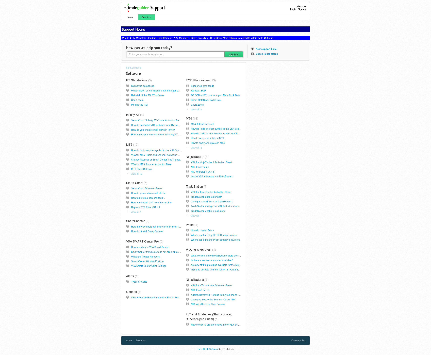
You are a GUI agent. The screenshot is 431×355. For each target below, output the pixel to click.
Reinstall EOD (198, 90)
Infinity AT (134, 114)
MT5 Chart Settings (141, 169)
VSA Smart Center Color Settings (148, 265)
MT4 (191, 118)
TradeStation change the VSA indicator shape (215, 206)
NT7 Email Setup (200, 167)
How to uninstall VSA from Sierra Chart (151, 202)
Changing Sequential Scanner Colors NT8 (213, 299)
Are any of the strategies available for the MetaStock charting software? (229, 264)
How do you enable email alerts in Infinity (153, 129)
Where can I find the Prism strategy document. (215, 239)
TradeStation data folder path (206, 196)
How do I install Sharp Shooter (147, 231)
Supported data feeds (142, 85)
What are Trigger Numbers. (145, 256)
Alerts (132, 276)
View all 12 (136, 173)
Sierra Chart (136, 182)
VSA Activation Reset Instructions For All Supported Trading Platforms (168, 297)
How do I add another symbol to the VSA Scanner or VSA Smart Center (229, 128)
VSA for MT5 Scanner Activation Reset (151, 164)
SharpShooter (137, 221)
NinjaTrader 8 (196, 279)
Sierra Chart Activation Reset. (147, 188)
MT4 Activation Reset (202, 124)
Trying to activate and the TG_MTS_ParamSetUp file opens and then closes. (231, 269)
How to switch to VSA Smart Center (150, 247)
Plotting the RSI (139, 104)
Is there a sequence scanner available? (212, 260)
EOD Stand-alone (200, 80)
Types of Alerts (139, 281)
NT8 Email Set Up (200, 290)
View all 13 (196, 109)
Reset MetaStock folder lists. (206, 100)
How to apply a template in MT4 (208, 142)
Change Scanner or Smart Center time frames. (156, 159)
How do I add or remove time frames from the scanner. (220, 133)
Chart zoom (137, 100)
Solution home (133, 67)
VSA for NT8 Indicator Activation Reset (211, 285)
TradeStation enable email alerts (208, 211)
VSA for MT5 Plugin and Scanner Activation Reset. (158, 154)
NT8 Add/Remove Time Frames (208, 304)
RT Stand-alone (138, 80)
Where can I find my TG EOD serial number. (214, 235)
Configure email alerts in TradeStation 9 (212, 201)
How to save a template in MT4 (207, 138)
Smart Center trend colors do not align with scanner (158, 251)
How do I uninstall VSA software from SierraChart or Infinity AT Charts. (168, 125)
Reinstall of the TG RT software (147, 95)
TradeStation (196, 186)
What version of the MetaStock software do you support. (221, 255)
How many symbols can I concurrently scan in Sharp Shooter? (164, 226)
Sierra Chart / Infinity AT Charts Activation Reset (156, 120)
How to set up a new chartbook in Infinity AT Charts (158, 134)
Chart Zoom (197, 104)
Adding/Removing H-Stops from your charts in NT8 (218, 294)
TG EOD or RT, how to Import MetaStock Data (215, 95)
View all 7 (136, 212)
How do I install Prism (202, 230)
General (133, 291)
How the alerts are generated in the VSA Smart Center (220, 324)
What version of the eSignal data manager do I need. (159, 90)
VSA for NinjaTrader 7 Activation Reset (211, 162)
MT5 (131, 144)
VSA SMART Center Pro (144, 241)
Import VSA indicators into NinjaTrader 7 (212, 176)
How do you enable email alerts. (148, 193)
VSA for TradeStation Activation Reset (211, 192)
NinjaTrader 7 (196, 156)
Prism (191, 224)
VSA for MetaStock (200, 249)
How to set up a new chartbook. (148, 197)
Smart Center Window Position (147, 261)
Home (130, 17)
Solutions (147, 17)
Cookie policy (298, 340)
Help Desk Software (208, 349)
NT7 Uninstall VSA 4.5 (202, 171)
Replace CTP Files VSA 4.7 (145, 207)
